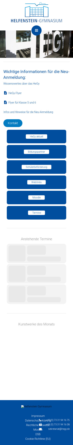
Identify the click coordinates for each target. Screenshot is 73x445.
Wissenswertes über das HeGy (21, 83)
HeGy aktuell (36, 136)
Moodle (36, 197)
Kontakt (13, 123)
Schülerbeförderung (36, 167)
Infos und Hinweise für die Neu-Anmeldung (28, 112)
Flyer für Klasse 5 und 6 (22, 102)
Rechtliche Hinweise (38, 425)
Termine (36, 212)
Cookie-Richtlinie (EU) (38, 438)
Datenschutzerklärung (38, 420)
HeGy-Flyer (15, 93)
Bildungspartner (36, 151)
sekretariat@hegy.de (59, 429)
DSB (38, 434)
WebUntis (36, 182)
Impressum (38, 416)
